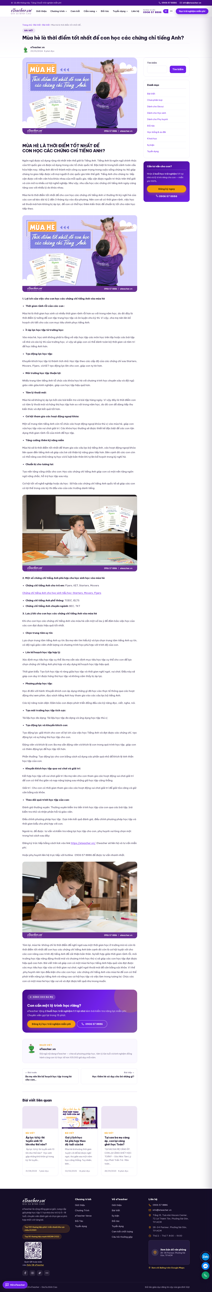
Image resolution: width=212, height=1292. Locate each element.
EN (171, 11)
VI (166, 11)
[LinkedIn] (47, 1273)
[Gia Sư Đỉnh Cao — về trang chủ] (21, 11)
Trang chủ (27, 25)
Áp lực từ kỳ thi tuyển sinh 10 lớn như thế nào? (36, 1141)
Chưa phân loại (154, 100)
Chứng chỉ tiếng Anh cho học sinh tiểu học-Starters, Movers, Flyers (61, 592)
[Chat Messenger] (205, 1266)
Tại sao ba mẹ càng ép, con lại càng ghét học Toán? (117, 1141)
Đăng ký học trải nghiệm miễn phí (51, 1024)
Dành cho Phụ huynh (157, 119)
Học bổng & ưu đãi (156, 132)
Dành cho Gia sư (155, 106)
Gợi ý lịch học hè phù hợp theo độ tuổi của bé (75, 1141)
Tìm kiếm (152, 63)
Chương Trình (82, 1210)
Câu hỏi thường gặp (122, 1236)
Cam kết (75, 11)
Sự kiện (150, 145)
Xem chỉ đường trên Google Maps (167, 1267)
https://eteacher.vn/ (83, 843)
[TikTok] (40, 1273)
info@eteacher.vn (192, 2)
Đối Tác (79, 1221)
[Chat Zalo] (205, 1257)
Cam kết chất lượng (122, 1231)
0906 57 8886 (169, 2)
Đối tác (105, 11)
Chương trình (57, 11)
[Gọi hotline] (205, 1275)
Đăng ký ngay (166, 188)
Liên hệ (135, 11)
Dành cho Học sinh (156, 113)
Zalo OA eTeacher (35, 1265)
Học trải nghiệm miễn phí (192, 11)
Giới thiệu (41, 11)
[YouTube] (32, 1273)
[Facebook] (25, 1273)
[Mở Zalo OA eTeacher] (33, 1250)
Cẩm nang (89, 11)
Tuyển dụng (119, 11)
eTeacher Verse (83, 1215)
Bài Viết (37, 25)
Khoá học (152, 138)
